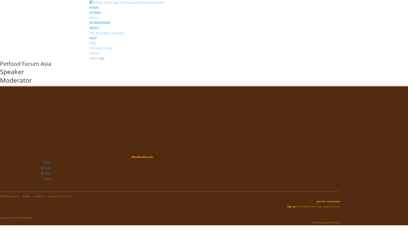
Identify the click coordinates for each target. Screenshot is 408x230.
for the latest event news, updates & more (313, 206)
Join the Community (328, 201)
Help (93, 38)
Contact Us (39, 196)
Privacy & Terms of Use (60, 196)
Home (93, 8)
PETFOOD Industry (9, 196)
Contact (94, 53)
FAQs (92, 43)
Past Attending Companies (106, 33)
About (94, 28)
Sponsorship (99, 23)
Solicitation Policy (100, 48)
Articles (94, 18)
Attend (95, 13)
